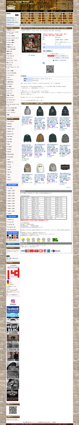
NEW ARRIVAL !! (11, 18)
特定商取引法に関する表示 (44, 422)
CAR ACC (9, 172)
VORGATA (9, 123)
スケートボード (10, 88)
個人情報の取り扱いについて (29, 422)
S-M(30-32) (10, 219)
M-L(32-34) (10, 222)
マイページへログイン (35, 11)
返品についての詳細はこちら (61, 55)
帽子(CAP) (9, 51)
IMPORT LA (10, 162)
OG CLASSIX (10, 121)
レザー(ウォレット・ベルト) (13, 68)
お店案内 (54, 422)
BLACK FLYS (10, 134)
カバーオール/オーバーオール (13, 105)
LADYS (9, 177)
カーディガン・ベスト (12, 60)
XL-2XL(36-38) (11, 227)
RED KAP (9, 141)
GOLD (8, 159)
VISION (9, 149)
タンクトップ (10, 97)
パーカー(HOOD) (11, 35)
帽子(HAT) (9, 53)
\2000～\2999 (11, 193)
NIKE (8, 144)
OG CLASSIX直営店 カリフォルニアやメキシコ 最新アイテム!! (21, 3)
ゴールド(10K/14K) (12, 108)
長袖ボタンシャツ (11, 29)
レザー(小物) (10, 70)
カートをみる (24, 11)
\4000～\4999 (11, 198)
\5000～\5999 (11, 201)
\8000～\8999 (11, 208)
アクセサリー (10, 79)
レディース (9, 90)
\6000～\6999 (11, 203)
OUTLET (9, 179)
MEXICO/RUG (10, 154)
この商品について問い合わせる (62, 57)
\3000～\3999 (11, 195)
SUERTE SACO (10, 128)
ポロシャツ (9, 58)
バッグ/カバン (10, 75)
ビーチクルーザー (11, 99)
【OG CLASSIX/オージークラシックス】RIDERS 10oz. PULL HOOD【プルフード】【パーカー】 (27, 119)
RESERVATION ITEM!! (12, 22)
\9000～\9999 (11, 211)
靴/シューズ (10, 62)
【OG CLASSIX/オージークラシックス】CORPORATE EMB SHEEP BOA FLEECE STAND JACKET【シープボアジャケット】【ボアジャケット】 (39, 149)
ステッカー (9, 93)
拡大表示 (33, 55)
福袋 (8, 114)
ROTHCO (9, 151)
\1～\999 (9, 188)
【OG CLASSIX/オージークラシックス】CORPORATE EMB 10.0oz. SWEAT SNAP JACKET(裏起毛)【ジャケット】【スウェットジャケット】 (52, 148)
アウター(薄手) (11, 40)
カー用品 (9, 86)
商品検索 (8, 13)
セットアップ (10, 102)
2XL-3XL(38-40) (11, 229)
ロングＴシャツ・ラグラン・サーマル (12, 33)
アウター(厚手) (11, 42)
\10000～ (9, 213)
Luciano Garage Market (18, 2)
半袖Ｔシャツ (10, 44)
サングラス (9, 64)
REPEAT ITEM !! (11, 20)
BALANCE (9, 126)
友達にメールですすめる (60, 60)
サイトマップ (68, 11)
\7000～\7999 (11, 206)
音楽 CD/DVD (10, 95)
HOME (22, 25)
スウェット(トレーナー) (13, 38)
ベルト (8, 77)
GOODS (9, 169)
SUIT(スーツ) (10, 24)
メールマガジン (11, 247)
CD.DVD (9, 167)
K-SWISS (9, 146)
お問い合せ (53, 11)
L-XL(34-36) (10, 224)
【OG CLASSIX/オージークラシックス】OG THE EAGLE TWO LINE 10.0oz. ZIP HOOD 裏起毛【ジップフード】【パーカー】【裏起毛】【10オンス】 (65, 122)
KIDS (8, 174)
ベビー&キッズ (10, 56)
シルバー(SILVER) (11, 73)
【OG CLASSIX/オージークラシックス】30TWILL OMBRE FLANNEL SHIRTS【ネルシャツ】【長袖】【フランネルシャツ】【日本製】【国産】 (65, 149)
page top (69, 187)
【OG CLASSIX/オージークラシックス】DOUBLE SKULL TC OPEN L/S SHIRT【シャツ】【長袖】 (27, 177)
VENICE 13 (10, 131)
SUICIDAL (9, 136)
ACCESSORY (10, 157)
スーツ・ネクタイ (11, 112)
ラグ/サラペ (10, 84)
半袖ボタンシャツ (11, 47)
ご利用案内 (45, 11)
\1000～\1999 (11, 190)
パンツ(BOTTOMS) (11, 49)
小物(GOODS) (10, 81)
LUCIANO (9, 139)
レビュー (61, 11)
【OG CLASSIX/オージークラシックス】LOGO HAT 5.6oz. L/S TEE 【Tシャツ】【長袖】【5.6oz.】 (39, 177)
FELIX (9, 164)
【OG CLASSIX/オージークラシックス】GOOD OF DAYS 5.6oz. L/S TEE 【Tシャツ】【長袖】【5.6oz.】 (52, 176)
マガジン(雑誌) (11, 110)
